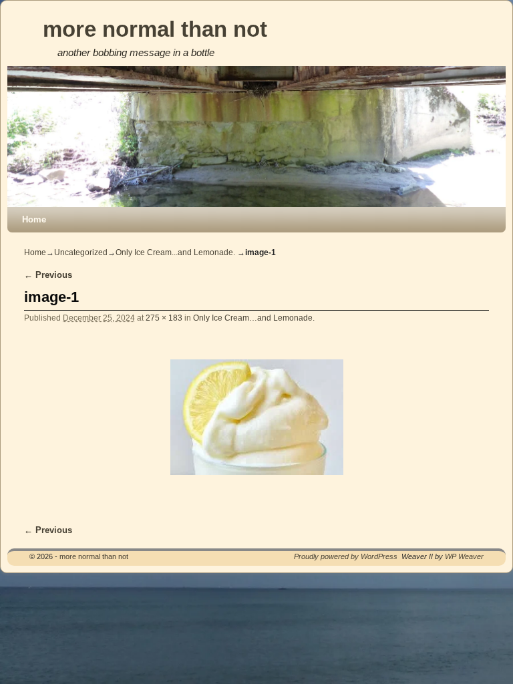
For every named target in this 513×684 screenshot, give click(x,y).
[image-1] (256, 417)
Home (34, 219)
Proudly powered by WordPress (345, 556)
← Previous (48, 275)
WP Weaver (464, 556)
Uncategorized (81, 252)
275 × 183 (164, 317)
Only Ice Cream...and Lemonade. (175, 252)
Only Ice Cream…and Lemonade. (254, 317)
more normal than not (155, 29)
